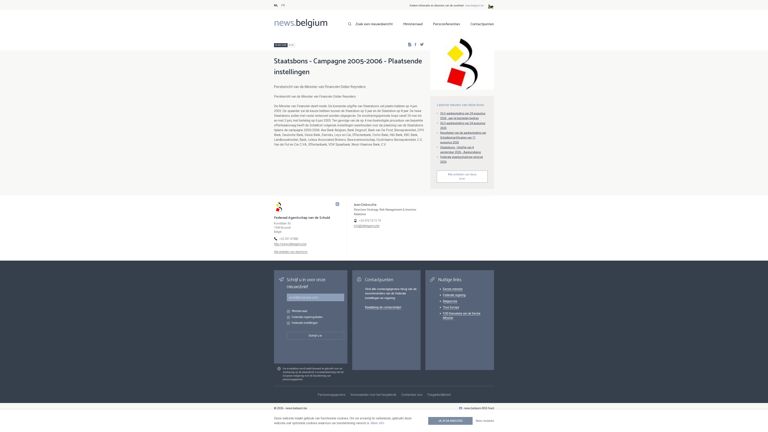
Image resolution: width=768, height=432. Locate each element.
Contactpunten (482, 24)
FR (283, 5)
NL (276, 5)
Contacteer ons (411, 395)
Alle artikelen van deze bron (462, 176)
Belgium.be (450, 301)
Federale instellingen (305, 323)
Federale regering (454, 295)
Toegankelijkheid (439, 395)
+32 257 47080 (288, 238)
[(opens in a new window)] (414, 44)
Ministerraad (413, 24)
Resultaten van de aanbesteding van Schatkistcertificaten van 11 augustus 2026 (463, 137)
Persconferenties (446, 24)
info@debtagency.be (366, 225)
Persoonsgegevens (331, 395)
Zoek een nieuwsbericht (374, 24)
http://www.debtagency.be (290, 244)
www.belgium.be (474, 5)
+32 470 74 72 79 (370, 220)
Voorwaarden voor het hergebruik (373, 395)
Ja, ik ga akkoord (450, 420)
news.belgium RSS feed (479, 408)
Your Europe (451, 307)
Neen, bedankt (485, 420)
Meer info (377, 423)
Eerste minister (453, 289)
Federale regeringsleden (307, 317)
